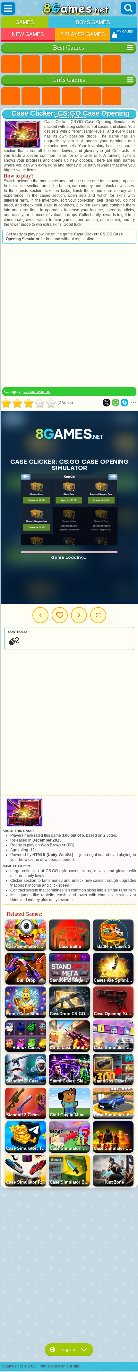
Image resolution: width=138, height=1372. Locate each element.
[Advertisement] (68, 315)
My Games (60, 615)
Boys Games (93, 22)
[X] (106, 402)
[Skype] (124, 402)
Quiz (91, 96)
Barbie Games (71, 96)
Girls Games (31, 64)
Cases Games (36, 391)
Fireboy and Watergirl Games (51, 96)
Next (79, 615)
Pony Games (10, 96)
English (67, 1349)
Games (24, 22)
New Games (28, 34)
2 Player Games (82, 34)
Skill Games (111, 64)
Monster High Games (111, 96)
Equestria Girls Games (31, 96)
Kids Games (71, 64)
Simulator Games (51, 64)
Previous (40, 615)
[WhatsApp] (115, 402)
